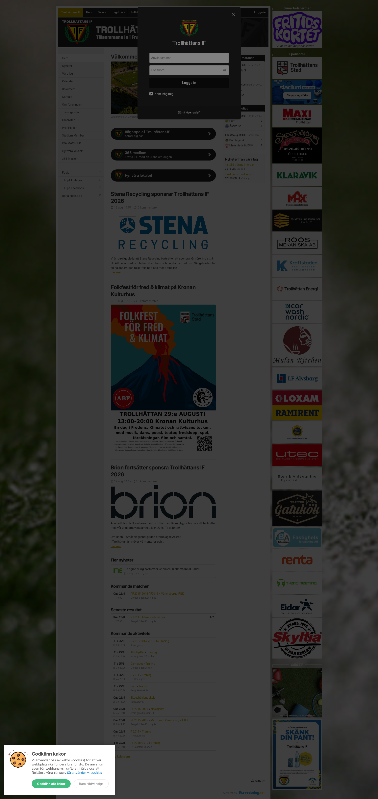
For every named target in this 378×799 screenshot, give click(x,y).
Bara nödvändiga (91, 784)
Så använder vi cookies (84, 773)
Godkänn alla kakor (51, 784)
